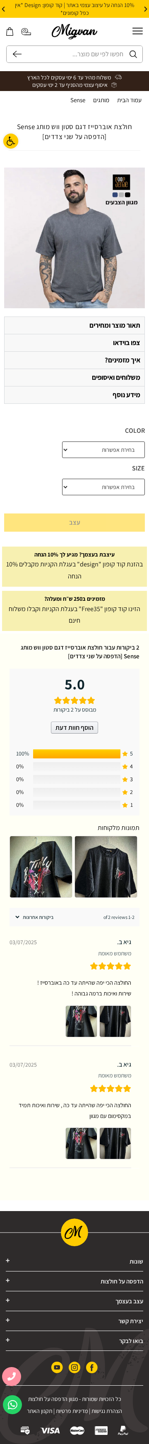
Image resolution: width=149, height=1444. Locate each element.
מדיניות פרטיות (72, 1411)
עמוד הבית (129, 100)
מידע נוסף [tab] (126, 394)
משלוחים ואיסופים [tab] (116, 377)
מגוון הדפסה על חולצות (53, 1399)
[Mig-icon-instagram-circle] (74, 1368)
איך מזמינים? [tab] (122, 360)
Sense (77, 100)
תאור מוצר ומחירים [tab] (114, 325)
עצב (74, 522)
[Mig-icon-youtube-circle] (57, 1368)
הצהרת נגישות (106, 1411)
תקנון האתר (39, 1411)
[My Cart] (9, 31)
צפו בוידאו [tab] (126, 342)
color (135, 430)
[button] (145, 9)
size (138, 468)
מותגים (101, 100)
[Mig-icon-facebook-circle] (92, 1368)
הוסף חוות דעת (74, 727)
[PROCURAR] (14, 54)
